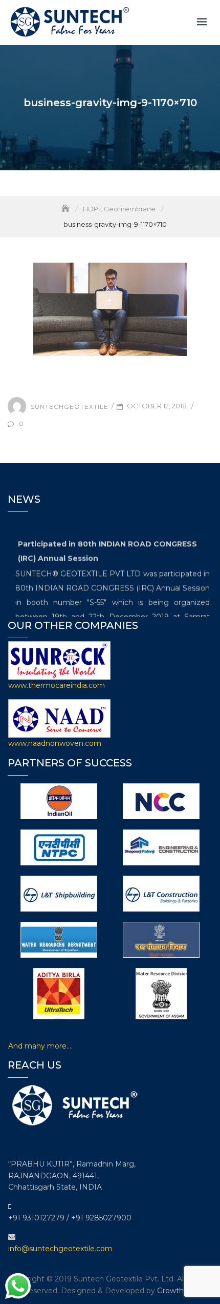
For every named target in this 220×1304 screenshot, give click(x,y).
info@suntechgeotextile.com (60, 1248)
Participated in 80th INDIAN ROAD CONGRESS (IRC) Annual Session (107, 549)
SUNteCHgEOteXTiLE (69, 406)
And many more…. (40, 1046)
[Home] (66, 209)
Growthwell (177, 1290)
